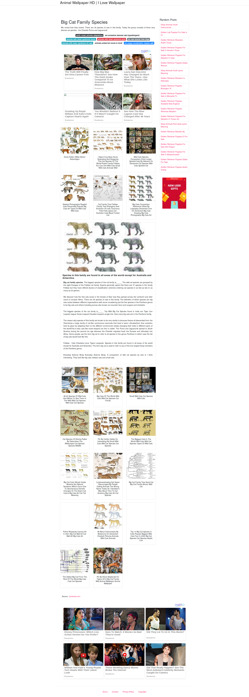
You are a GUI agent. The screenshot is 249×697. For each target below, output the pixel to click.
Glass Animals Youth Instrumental (169, 26)
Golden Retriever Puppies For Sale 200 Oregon (173, 145)
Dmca (105, 691)
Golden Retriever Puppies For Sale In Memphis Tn (173, 94)
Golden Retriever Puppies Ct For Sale (174, 137)
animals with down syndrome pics (111, 39)
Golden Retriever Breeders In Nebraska (173, 79)
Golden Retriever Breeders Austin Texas (172, 41)
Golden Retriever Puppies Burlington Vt (171, 87)
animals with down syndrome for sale (77, 43)
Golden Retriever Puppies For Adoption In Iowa (173, 56)
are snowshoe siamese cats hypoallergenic (122, 35)
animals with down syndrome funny (81, 39)
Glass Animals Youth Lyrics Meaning (172, 71)
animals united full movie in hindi (108, 43)
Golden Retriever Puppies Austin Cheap (174, 168)
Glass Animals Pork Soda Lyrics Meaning (174, 125)
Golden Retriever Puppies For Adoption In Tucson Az (173, 117)
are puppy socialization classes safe (139, 43)
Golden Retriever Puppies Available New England (171, 102)
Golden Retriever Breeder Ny (173, 131)
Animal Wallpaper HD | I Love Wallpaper (92, 2)
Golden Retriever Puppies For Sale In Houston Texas (173, 49)
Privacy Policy (128, 691)
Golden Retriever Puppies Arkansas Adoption (171, 110)
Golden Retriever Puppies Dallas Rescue (174, 64)
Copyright (142, 691)
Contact (115, 691)
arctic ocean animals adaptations (89, 35)
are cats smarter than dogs (138, 39)
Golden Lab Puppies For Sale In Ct (174, 33)
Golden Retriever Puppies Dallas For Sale (174, 160)
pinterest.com (74, 596)
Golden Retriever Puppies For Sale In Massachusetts (173, 153)
